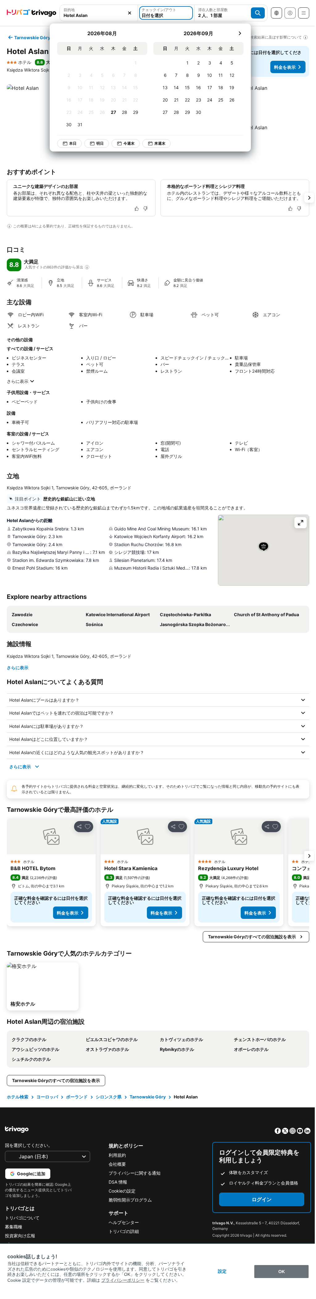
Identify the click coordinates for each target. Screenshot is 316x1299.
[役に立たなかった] (145, 208)
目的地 (69, 9)
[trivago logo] (31, 13)
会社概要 (115, 1164)
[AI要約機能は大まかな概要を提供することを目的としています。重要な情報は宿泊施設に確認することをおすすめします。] (9, 226)
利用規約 (115, 1155)
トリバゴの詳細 (122, 1231)
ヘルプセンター (122, 1222)
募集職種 (13, 1226)
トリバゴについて (22, 1217)
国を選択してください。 (28, 1145)
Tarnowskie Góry (147, 1096)
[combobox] (99, 15)
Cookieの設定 (120, 1190)
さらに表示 (17, 381)
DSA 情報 (116, 1182)
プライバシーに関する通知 (133, 1173)
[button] (272, 102)
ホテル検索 (17, 1096)
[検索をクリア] (129, 13)
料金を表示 (285, 67)
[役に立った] (136, 208)
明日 (100, 143)
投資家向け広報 (20, 1235)
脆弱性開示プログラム (128, 1199)
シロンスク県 (108, 1096)
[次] (239, 33)
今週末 (129, 143)
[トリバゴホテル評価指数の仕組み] (87, 267)
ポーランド (76, 1096)
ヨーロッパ (46, 1096)
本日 (73, 143)
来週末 (159, 143)
